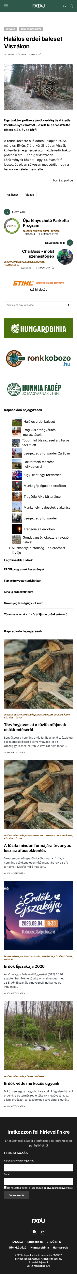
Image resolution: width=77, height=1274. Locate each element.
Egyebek (10, 29)
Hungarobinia (39, 1247)
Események (47, 956)
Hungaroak (60, 1247)
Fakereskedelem (44, 715)
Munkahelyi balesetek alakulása (47, 507)
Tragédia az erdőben (39, 529)
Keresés (69, 305)
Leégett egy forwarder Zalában (47, 453)
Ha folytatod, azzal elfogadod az (39, 1187)
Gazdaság (49, 835)
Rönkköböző (17, 1247)
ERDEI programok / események (24, 569)
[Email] (43, 1232)
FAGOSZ (17, 1241)
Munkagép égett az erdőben (45, 486)
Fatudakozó (35, 1241)
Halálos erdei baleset (39, 421)
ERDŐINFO (54, 1241)
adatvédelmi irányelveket (58, 1187)
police (68, 180)
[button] (6, 6)
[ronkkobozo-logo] (38, 358)
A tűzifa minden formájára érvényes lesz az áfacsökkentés (37, 848)
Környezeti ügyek (35, 262)
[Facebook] (34, 1232)
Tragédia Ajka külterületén (43, 497)
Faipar (46, 231)
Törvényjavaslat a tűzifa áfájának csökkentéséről (36, 614)
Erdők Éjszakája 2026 (24, 966)
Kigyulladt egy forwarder (42, 475)
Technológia (11, 265)
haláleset (12, 194)
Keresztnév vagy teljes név (19, 1160)
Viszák (29, 194)
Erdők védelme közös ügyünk (31, 1083)
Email (7, 1174)
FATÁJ (38, 6)
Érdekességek (11, 956)
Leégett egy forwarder (40, 518)
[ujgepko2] (33, 388)
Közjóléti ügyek (13, 717)
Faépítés (37, 231)
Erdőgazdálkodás (31, 29)
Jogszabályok (62, 715)
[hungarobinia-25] (38, 328)
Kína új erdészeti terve (18, 591)
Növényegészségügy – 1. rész (23, 603)
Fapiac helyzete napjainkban (22, 580)
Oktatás (55, 231)
